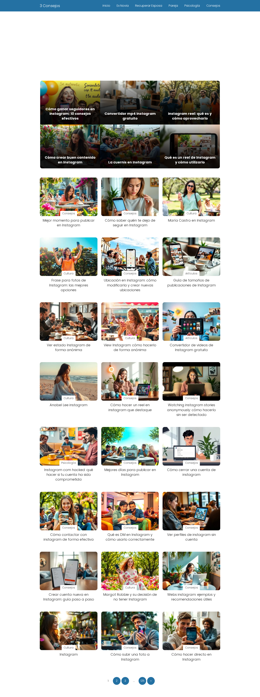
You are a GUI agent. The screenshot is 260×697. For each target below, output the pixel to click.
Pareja (173, 5)
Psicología (192, 5)
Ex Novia (123, 5)
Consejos (213, 5)
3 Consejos (50, 5)
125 (142, 681)
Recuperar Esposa (148, 5)
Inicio (106, 5)
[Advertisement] (130, 45)
